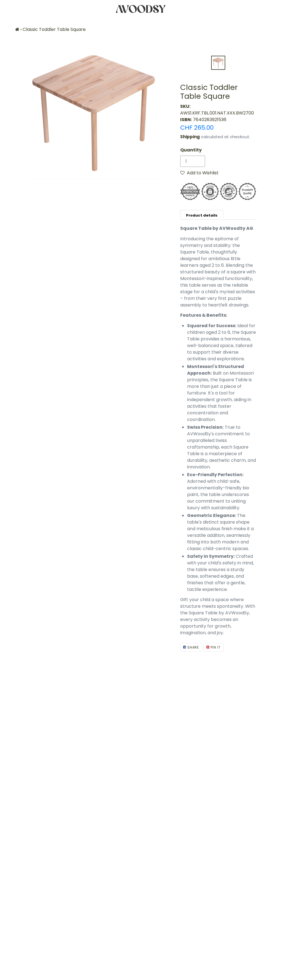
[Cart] (274, 9)
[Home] (17, 29)
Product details (202, 215)
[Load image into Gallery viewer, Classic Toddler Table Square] (218, 63)
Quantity (191, 150)
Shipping (190, 137)
